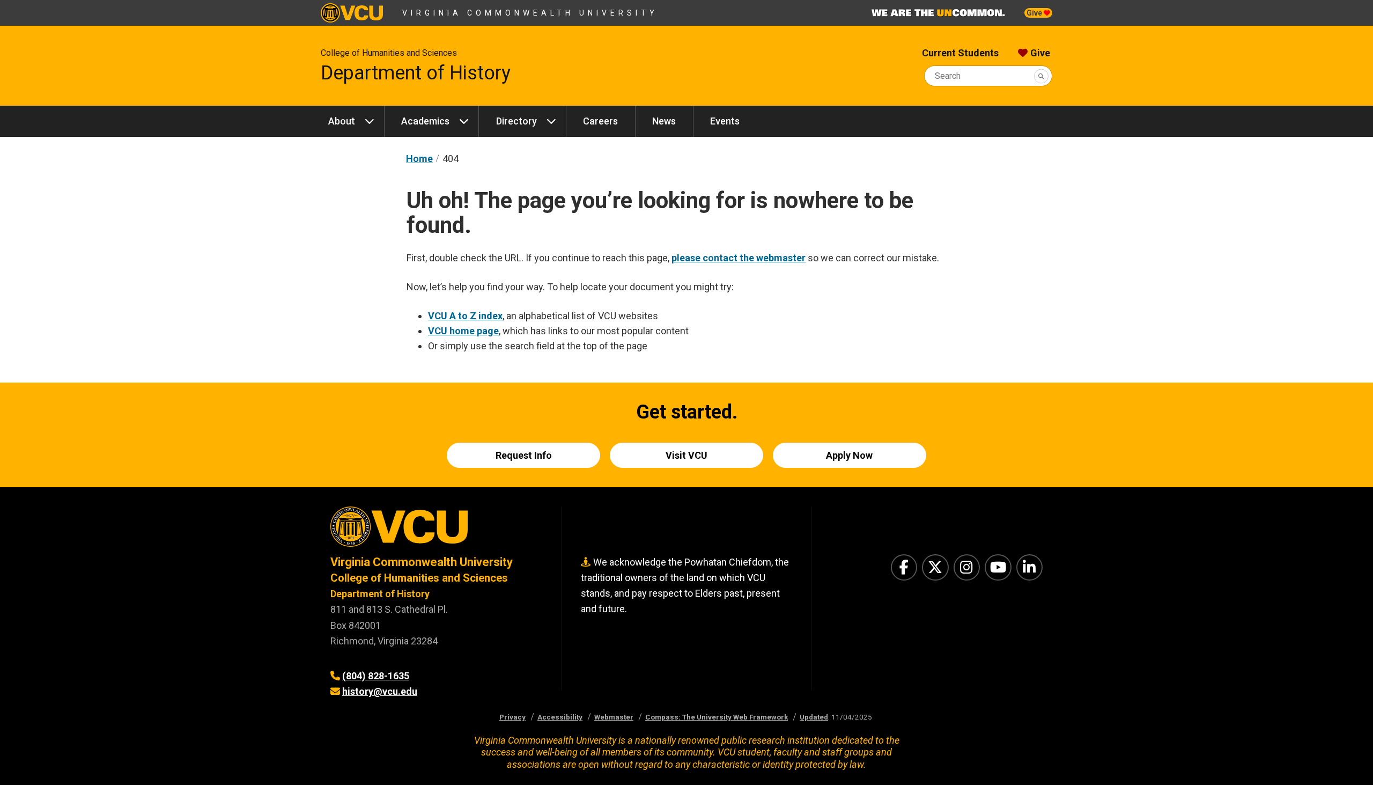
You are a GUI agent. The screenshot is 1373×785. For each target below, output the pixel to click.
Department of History (416, 73)
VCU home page (463, 330)
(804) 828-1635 (375, 675)
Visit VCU (686, 455)
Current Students (960, 52)
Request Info (524, 455)
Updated (814, 717)
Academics (425, 121)
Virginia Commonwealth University (530, 13)
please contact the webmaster (738, 257)
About (341, 121)
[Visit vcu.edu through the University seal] (436, 530)
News (664, 121)
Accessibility (559, 717)
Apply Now (849, 455)
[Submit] (1041, 76)
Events (725, 121)
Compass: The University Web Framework (716, 717)
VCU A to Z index (465, 315)
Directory (516, 121)
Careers (600, 121)
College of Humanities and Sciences (389, 53)
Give (1035, 13)
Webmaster (613, 717)
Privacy (512, 717)
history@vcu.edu (379, 691)
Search (948, 76)
